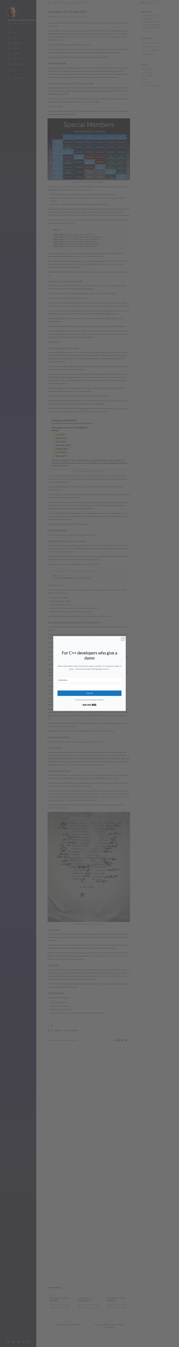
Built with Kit (89, 705)
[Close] (123, 639)
